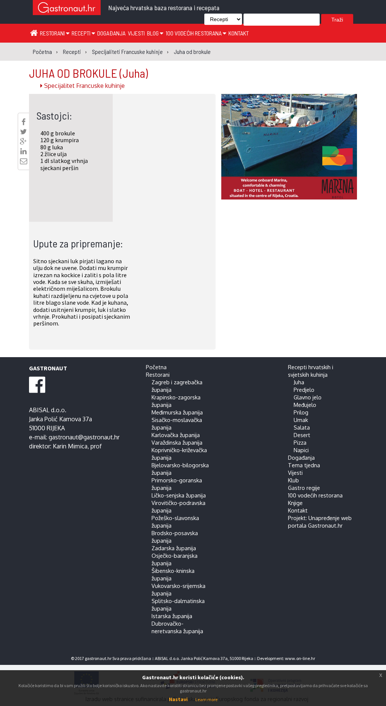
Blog (153, 33)
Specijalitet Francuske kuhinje (84, 85)
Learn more (206, 699)
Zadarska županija (174, 548)
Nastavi (178, 699)
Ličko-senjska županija (179, 495)
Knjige (295, 502)
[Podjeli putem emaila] (23, 161)
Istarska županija (172, 615)
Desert (302, 434)
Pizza (300, 442)
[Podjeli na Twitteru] (23, 131)
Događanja (111, 33)
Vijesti (136, 33)
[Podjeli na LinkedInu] (23, 151)
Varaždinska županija (177, 442)
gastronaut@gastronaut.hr (84, 437)
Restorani (53, 33)
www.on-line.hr (300, 658)
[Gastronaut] (67, 8)
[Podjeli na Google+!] (23, 141)
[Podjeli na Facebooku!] (23, 121)
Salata (302, 427)
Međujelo (305, 404)
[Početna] (34, 32)
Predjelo (304, 389)
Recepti (82, 33)
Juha (299, 382)
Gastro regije (304, 487)
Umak (301, 419)
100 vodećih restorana (194, 33)
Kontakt (238, 33)
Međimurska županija (177, 412)
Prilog (301, 412)
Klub (293, 480)
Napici (301, 450)
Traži (337, 20)
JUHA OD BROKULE (88, 73)
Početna (156, 367)
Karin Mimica (70, 446)
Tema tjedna (304, 465)
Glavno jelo (308, 397)
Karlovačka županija (176, 434)
